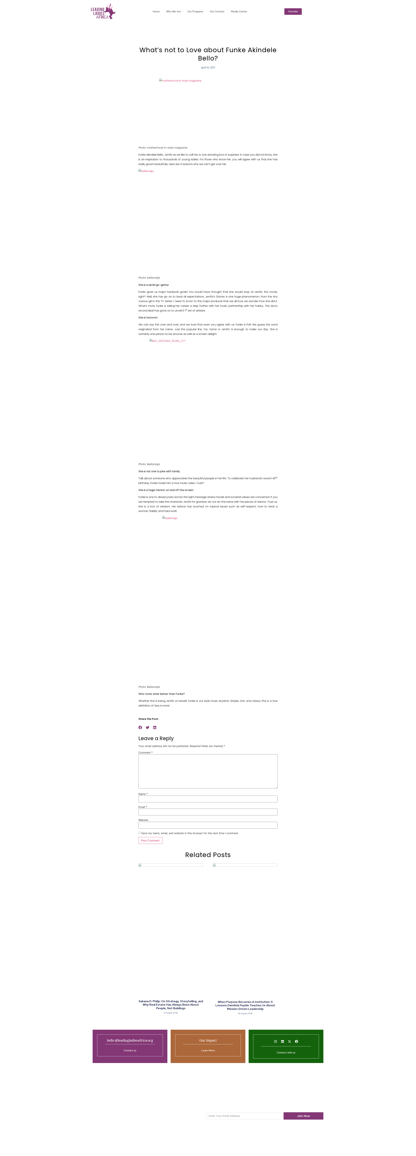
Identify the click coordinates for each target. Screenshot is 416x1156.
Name (143, 794)
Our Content (217, 11)
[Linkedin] (283, 1041)
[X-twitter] (289, 1041)
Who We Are (173, 11)
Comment (145, 752)
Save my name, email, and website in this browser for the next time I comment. (190, 833)
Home (156, 11)
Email (142, 807)
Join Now (303, 1116)
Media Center (239, 11)
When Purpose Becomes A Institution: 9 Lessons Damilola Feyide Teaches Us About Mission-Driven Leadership (245, 1005)
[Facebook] (296, 1041)
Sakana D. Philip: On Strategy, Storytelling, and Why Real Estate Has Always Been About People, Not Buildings (171, 1004)
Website (143, 820)
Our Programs (195, 11)
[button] (140, 727)
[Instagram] (276, 1041)
